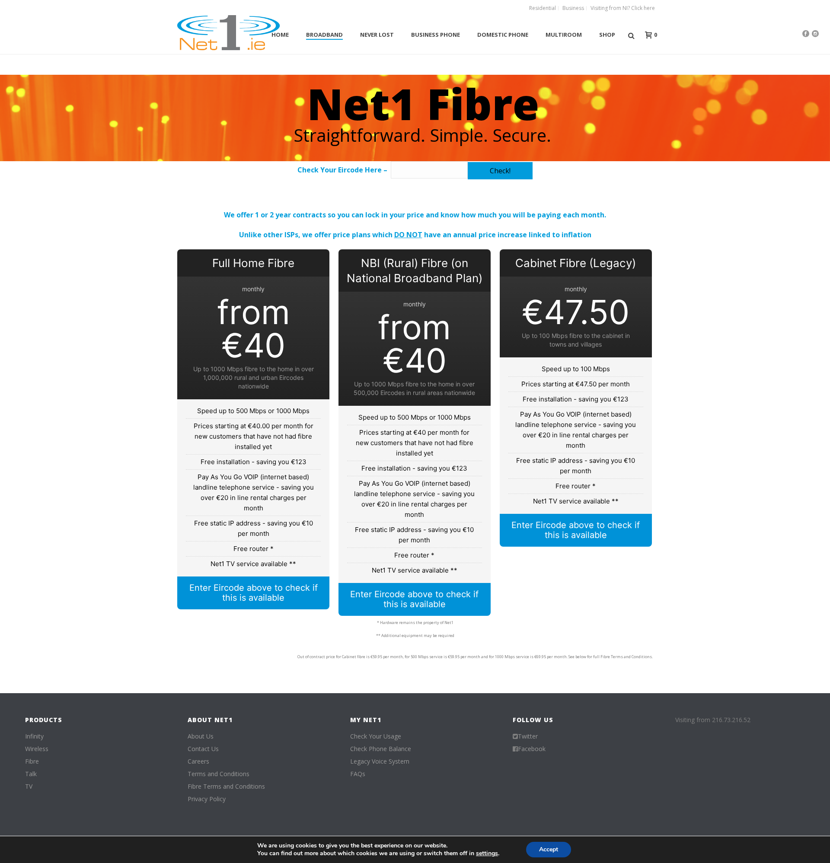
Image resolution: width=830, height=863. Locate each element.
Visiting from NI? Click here (623, 8)
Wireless (36, 749)
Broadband (324, 34)
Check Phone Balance (380, 749)
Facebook (532, 749)
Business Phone (435, 34)
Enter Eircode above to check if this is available (253, 593)
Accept (548, 849)
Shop (607, 34)
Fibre (32, 761)
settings (487, 853)
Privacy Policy (207, 799)
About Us (201, 736)
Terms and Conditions (218, 774)
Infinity (34, 736)
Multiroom (564, 34)
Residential (542, 8)
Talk (31, 774)
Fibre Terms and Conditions (226, 786)
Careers (198, 761)
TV (28, 786)
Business (573, 8)
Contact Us (203, 749)
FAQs (357, 774)
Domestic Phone (502, 34)
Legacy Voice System (379, 761)
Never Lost (377, 34)
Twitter (528, 736)
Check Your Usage (375, 736)
